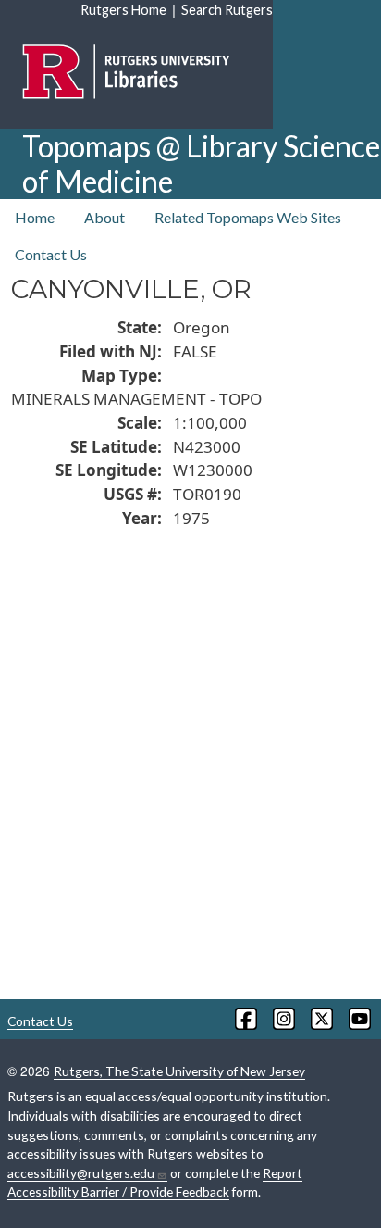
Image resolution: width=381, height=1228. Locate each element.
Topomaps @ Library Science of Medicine (201, 163)
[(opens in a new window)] (244, 1019)
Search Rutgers (227, 10)
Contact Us (51, 254)
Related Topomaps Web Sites (247, 217)
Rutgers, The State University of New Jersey (179, 1071)
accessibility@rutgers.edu (80, 1173)
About (104, 217)
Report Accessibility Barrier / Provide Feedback (154, 1182)
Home (35, 217)
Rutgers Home (123, 10)
